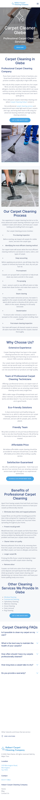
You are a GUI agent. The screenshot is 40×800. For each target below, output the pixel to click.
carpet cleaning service (25, 106)
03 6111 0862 (6, 780)
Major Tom (5, 756)
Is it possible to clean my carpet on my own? (18, 633)
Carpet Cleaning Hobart (19, 102)
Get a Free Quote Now (20, 120)
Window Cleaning (10, 597)
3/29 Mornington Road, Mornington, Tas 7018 (9, 767)
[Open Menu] (38, 3)
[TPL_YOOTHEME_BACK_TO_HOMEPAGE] (20, 3)
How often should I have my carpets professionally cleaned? (17, 655)
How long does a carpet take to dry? (17, 665)
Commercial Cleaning (11, 599)
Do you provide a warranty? (13, 673)
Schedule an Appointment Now (20, 478)
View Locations (9, 736)
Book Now (20, 47)
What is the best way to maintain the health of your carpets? (17, 644)
